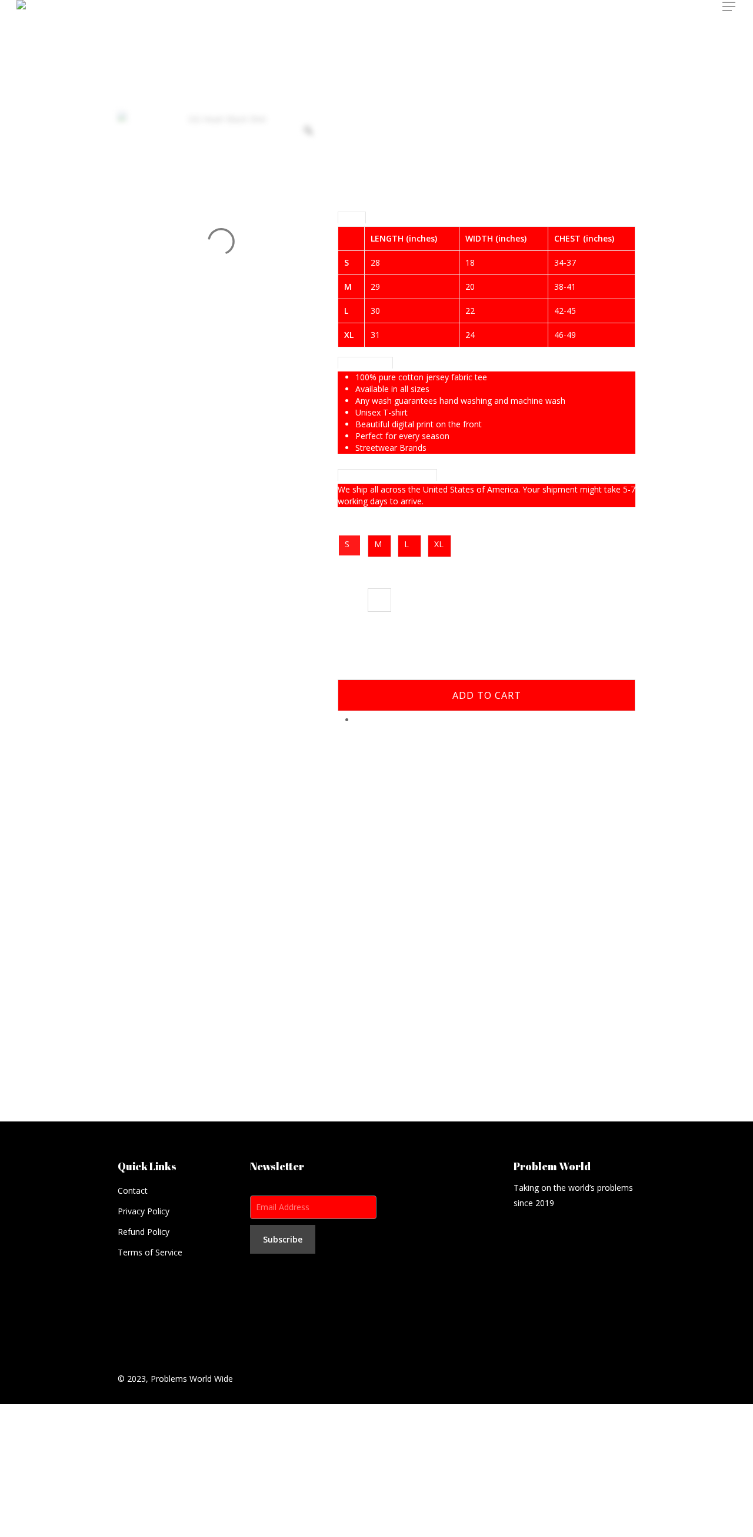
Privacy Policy (143, 1211)
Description (365, 363)
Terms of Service (150, 1252)
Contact (133, 1190)
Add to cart (486, 695)
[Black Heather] (349, 600)
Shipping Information (387, 475)
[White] (379, 600)
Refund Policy (143, 1231)
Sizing (351, 217)
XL (439, 544)
